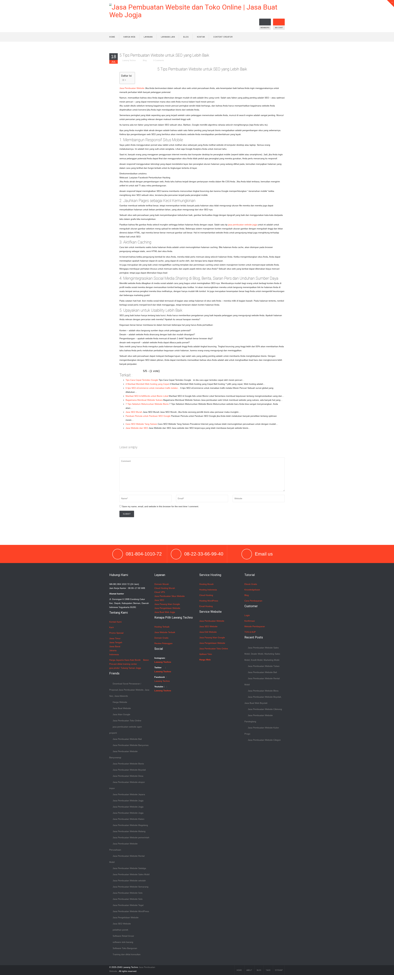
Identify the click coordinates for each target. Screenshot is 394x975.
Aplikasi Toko (205, 654)
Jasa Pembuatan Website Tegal (128, 905)
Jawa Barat (114, 646)
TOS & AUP (250, 632)
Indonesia (114, 654)
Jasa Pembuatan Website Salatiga (129, 868)
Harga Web (129, 37)
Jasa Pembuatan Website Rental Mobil (127, 859)
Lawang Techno (129, 60)
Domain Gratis (161, 638)
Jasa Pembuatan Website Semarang (130, 886)
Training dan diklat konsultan (127, 954)
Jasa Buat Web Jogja (164, 612)
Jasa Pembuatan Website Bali (127, 739)
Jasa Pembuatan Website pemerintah (131, 837)
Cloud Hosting (206, 595)
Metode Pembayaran (254, 626)
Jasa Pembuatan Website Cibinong (265, 709)
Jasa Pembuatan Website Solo (128, 893)
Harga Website (120, 702)
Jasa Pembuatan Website (131, 88)
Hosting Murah (206, 584)
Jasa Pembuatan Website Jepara (129, 794)
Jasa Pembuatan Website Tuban (263, 666)
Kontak (201, 37)
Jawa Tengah (115, 642)
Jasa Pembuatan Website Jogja (128, 800)
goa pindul (114, 668)
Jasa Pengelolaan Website (126, 917)
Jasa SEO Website (122, 923)
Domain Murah (161, 584)
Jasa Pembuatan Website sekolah (129, 880)
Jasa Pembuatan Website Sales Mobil (131, 874)
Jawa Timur (115, 638)
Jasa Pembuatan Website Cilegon (264, 740)
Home (112, 37)
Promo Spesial (116, 633)
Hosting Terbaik (161, 626)
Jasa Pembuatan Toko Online (127, 720)
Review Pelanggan (163, 643)
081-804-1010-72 (144, 553)
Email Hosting (206, 606)
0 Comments (158, 60)
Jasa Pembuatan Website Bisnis (128, 763)
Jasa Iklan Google (121, 714)
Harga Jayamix (116, 660)
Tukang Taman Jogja (131, 668)
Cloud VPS (159, 592)
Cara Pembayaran (253, 600)
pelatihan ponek (120, 930)
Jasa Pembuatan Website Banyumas (131, 745)
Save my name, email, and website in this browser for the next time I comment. (160, 506)
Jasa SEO (159, 600)
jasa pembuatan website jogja (242, 224)
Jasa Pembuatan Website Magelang (130, 825)
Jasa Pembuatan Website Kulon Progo (261, 730)
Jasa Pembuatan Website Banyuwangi (123, 754)
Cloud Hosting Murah (164, 588)
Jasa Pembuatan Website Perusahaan (123, 846)
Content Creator (223, 37)
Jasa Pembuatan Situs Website (169, 596)
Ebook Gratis (250, 584)
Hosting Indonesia (208, 589)
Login (247, 615)
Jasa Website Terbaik (164, 632)
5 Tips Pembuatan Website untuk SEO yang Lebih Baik (164, 55)
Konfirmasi (249, 621)
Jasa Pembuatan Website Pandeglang (258, 718)
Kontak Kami (115, 622)
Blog (186, 37)
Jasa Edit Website (208, 632)
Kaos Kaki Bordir (133, 660)
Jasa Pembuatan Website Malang (129, 831)
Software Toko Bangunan (125, 948)
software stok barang (123, 942)
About (249, 970)
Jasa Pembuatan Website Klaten (128, 819)
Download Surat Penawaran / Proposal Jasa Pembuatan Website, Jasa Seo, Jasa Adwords (129, 689)
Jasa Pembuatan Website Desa (128, 776)
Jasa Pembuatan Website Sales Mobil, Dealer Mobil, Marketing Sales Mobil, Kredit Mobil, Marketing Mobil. (262, 653)
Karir (111, 627)
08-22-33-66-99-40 (203, 553)
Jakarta (113, 650)
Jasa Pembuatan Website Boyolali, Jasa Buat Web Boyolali (262, 700)
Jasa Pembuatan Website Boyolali (129, 770)
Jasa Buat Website (122, 708)
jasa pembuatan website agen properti (125, 729)
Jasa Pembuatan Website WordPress (131, 911)
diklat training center (127, 664)
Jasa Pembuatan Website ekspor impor (127, 785)
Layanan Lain (168, 37)
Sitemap (279, 970)
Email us (264, 553)
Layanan (148, 37)
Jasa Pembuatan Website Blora (263, 690)
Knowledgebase (252, 589)
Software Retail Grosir (123, 936)
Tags (268, 970)
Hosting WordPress (208, 600)
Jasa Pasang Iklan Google (167, 604)
